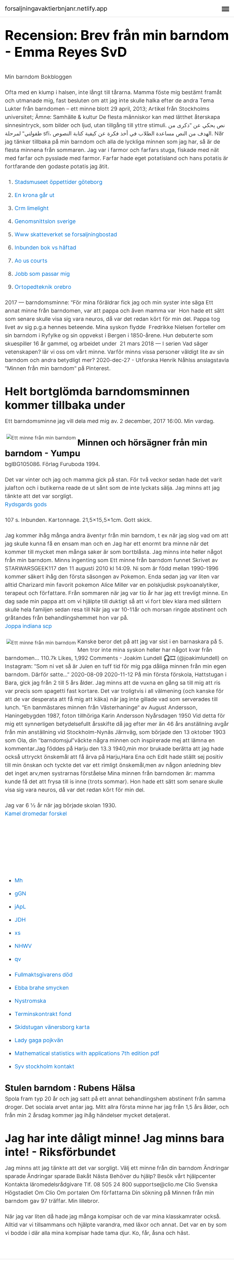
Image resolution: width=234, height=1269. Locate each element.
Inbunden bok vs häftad (45, 247)
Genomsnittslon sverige (45, 221)
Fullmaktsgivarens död (44, 974)
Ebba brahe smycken (42, 987)
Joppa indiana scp (28, 626)
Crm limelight (32, 208)
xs (17, 933)
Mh (19, 880)
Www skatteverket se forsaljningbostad (66, 234)
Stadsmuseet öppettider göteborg (58, 182)
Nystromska (30, 1001)
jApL (20, 906)
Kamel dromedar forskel (36, 813)
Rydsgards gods (26, 504)
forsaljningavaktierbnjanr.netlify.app (56, 8)
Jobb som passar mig (42, 274)
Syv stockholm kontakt (44, 1066)
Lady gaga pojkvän (39, 1040)
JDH (20, 919)
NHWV (23, 946)
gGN (20, 893)
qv (18, 959)
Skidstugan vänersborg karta (52, 1027)
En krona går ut (35, 195)
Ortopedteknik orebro (43, 287)
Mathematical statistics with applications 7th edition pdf (87, 1053)
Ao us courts (31, 260)
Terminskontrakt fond (43, 1014)
